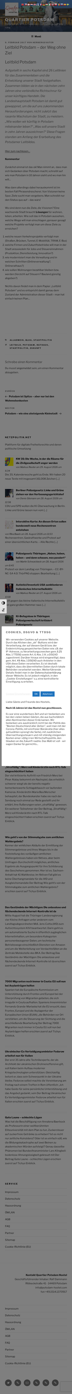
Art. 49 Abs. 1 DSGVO (24, 660)
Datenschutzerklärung (48, 672)
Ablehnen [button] (48, 694)
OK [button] (36, 694)
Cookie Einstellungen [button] (18, 693)
